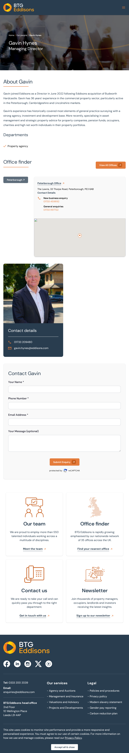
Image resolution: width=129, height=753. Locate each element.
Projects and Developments (65, 708)
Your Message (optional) (23, 431)
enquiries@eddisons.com (19, 692)
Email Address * (18, 415)
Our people (21, 35)
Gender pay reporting (102, 708)
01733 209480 (23, 342)
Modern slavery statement (105, 702)
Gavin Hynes (35, 35)
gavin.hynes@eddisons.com (31, 348)
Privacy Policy (73, 738)
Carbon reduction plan (102, 713)
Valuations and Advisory (63, 702)
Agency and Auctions (61, 690)
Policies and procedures (103, 690)
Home (11, 35)
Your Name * (16, 382)
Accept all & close (64, 747)
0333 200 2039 (18, 682)
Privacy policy (97, 696)
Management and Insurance (65, 696)
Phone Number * (18, 398)
